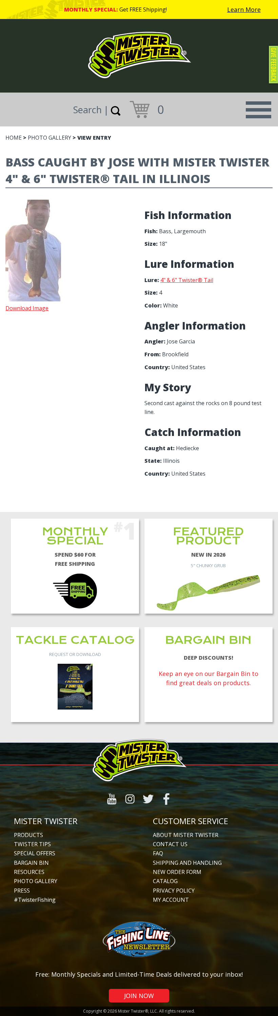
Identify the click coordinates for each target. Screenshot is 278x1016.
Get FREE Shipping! (143, 9)
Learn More (244, 9)
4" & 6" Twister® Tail (186, 280)
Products (28, 835)
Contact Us (170, 844)
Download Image (26, 308)
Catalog (165, 881)
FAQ (158, 853)
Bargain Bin (31, 862)
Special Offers (34, 853)
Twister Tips (32, 844)
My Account (171, 899)
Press (22, 890)
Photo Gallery (49, 137)
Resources (29, 872)
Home (13, 137)
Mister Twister (46, 820)
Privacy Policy (174, 890)
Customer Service (190, 820)
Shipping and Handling (187, 862)
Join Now (139, 996)
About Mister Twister (185, 835)
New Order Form (177, 872)
